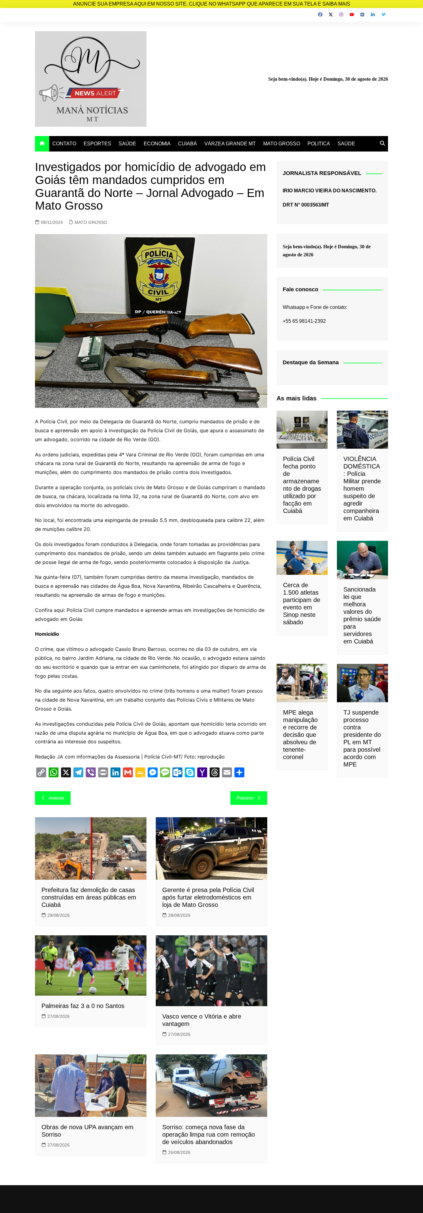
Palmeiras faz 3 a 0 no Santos (82, 1005)
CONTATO (64, 143)
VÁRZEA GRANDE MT (230, 143)
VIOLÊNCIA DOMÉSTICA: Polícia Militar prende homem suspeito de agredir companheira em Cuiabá (362, 488)
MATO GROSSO (281, 143)
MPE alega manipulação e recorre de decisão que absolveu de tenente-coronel (300, 734)
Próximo (245, 798)
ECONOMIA (157, 143)
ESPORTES (97, 143)
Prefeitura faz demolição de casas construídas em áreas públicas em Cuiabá (88, 897)
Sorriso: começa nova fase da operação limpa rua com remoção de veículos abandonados (208, 1134)
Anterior (56, 798)
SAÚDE (127, 143)
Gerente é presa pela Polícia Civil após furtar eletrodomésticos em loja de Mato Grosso (208, 897)
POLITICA (318, 143)
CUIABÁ (187, 143)
